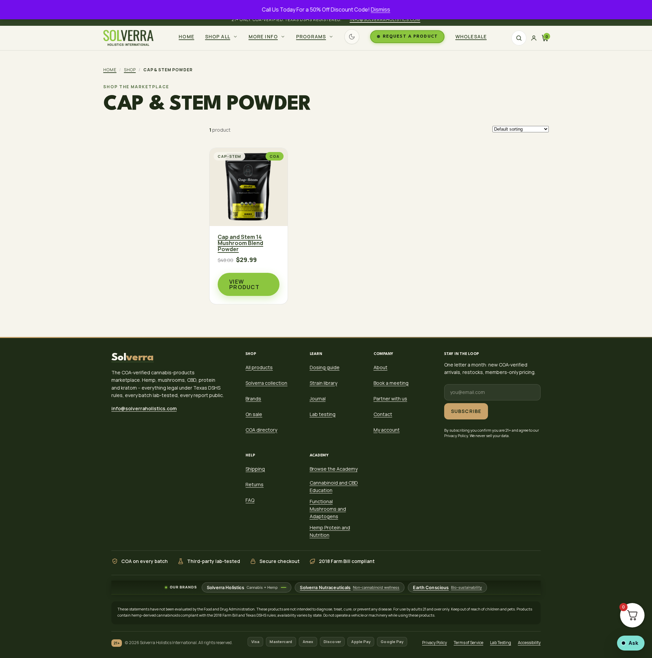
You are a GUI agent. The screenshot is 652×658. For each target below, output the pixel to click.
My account (387, 430)
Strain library (323, 383)
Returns (255, 484)
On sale (254, 414)
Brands (253, 398)
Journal (318, 398)
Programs (311, 36)
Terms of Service (468, 642)
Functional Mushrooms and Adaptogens (328, 508)
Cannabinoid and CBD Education (334, 486)
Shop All (217, 36)
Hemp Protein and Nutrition (330, 531)
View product (244, 284)
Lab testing (323, 414)
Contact (383, 414)
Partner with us (390, 398)
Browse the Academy (334, 469)
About (380, 367)
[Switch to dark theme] (351, 36)
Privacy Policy (434, 642)
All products (259, 367)
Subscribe (466, 411)
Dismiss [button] (380, 9)
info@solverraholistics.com (385, 19)
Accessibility (529, 642)
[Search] (518, 38)
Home (186, 36)
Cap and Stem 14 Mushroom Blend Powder (240, 243)
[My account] (533, 38)
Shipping (255, 469)
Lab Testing (500, 642)
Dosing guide (325, 367)
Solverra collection (266, 383)
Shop (130, 70)
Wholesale (471, 36)
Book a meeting (391, 383)
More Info (263, 36)
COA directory (261, 430)
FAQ (250, 500)
